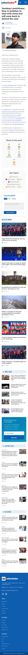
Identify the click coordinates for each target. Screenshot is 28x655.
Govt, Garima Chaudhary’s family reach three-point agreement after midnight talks (18, 377)
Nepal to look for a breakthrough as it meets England (14, 362)
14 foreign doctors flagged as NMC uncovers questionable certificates (10, 465)
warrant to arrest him (9, 116)
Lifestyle (4, 611)
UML (20, 186)
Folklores (4, 622)
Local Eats (4, 625)
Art (2, 639)
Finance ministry (11, 186)
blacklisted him (19, 124)
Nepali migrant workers (14, 184)
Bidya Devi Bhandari (14, 181)
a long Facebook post (9, 85)
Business (4, 613)
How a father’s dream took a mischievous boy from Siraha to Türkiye (10, 540)
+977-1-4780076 (9, 587)
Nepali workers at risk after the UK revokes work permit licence (18, 393)
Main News (4, 601)
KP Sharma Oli (14, 176)
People (3, 648)
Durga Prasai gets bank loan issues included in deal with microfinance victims (10, 519)
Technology (4, 646)
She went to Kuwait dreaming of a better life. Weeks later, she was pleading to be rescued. (10, 477)
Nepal (20, 179)
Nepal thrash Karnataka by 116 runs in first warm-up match (13, 239)
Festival (3, 620)
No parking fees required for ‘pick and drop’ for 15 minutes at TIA (14, 288)
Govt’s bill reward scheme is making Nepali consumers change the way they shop (10, 551)
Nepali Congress (11, 179)
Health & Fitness (5, 643)
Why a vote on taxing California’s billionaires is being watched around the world (9, 501)
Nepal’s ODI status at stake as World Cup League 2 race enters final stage (13, 263)
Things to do (5, 629)
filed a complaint (15, 130)
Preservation (5, 627)
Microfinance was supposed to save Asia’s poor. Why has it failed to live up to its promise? (10, 489)
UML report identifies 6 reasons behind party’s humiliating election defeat (9, 530)
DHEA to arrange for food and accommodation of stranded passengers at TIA (11, 313)
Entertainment (5, 608)
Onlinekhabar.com (6, 584)
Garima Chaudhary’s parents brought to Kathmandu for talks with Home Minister (18, 402)
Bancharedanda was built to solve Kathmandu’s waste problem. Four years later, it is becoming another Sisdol (10, 453)
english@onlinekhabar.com (11, 590)
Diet (3, 641)
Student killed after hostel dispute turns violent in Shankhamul (18, 386)
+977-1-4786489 (18, 587)
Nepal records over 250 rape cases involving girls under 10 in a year (10, 562)
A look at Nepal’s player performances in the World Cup (14, 338)
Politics (3, 603)
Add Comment (10, 212)
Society (3, 606)
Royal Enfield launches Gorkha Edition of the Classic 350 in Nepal (17, 410)
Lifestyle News (5, 636)
